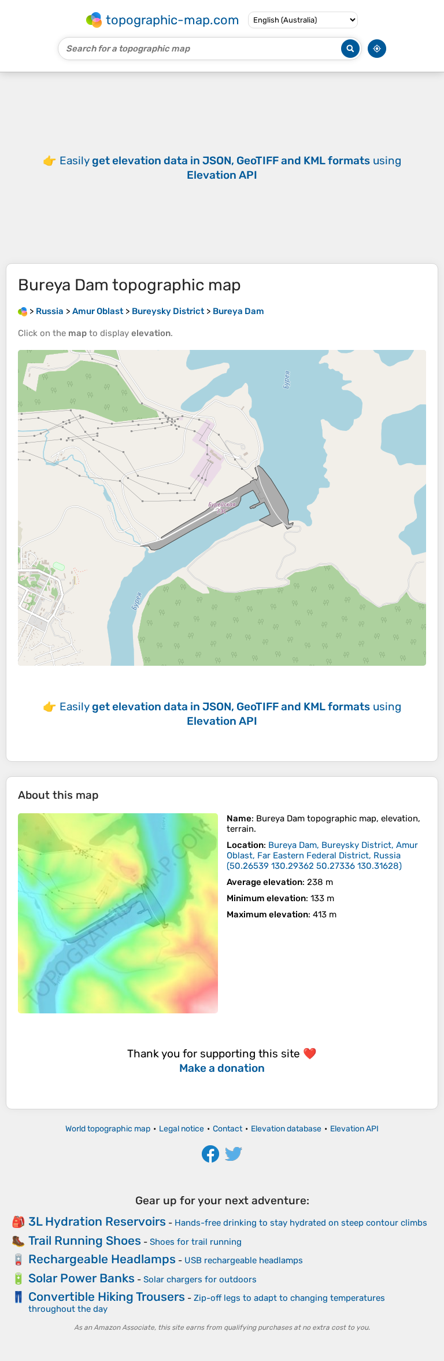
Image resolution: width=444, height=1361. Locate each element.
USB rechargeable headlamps (243, 1260)
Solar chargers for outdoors (200, 1279)
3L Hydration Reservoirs (97, 1221)
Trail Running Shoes (84, 1240)
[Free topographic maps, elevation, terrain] (22, 311)
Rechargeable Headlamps (102, 1259)
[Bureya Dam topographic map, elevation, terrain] (118, 913)
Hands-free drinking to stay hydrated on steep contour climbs (301, 1223)
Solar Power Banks (81, 1278)
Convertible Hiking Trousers (106, 1296)
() (322, 855)
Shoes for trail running (196, 1242)
